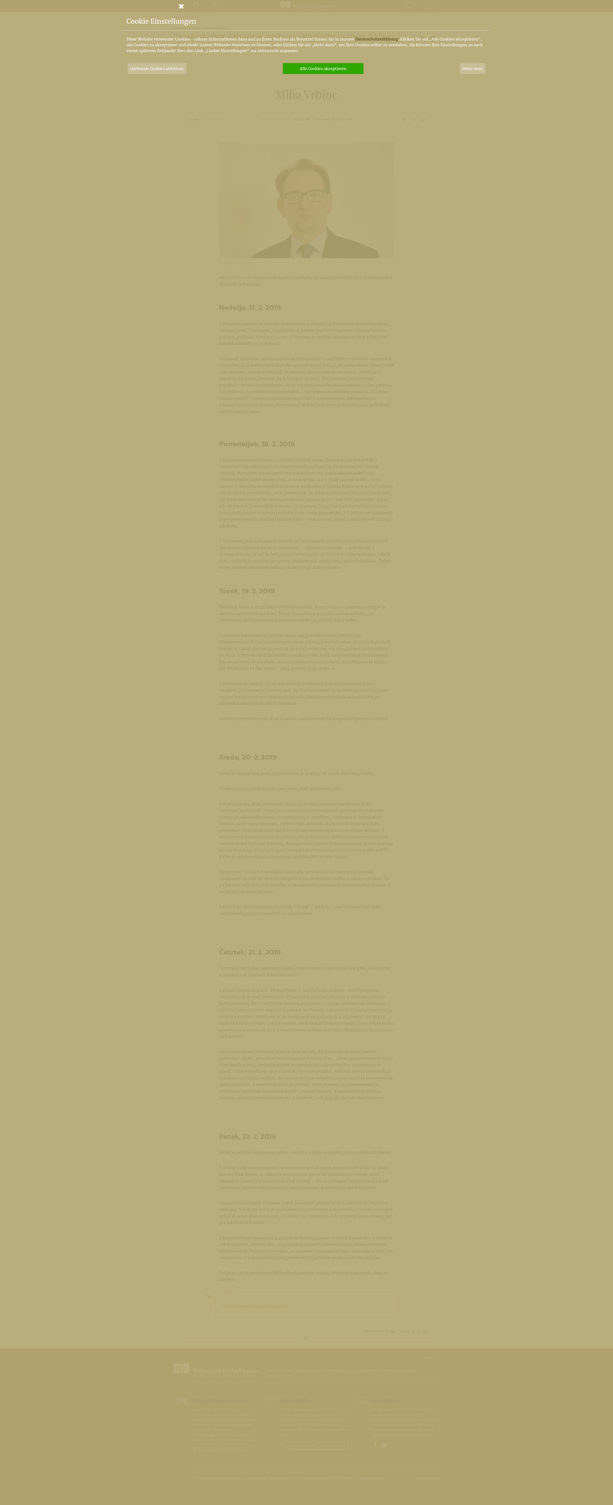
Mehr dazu (472, 68)
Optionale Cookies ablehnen (157, 68)
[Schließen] (306, 6)
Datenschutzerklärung (376, 39)
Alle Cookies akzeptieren (323, 68)
